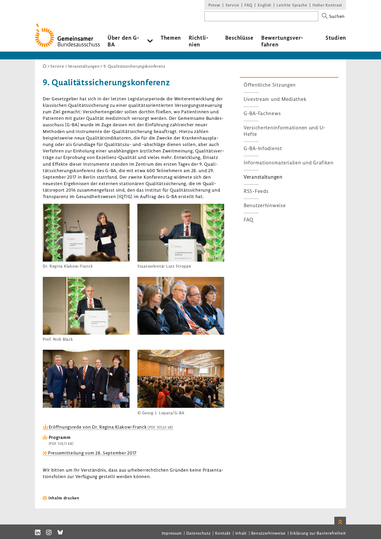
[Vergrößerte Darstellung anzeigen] (86, 260)
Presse (214, 5)
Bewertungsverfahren (282, 41)
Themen (171, 37)
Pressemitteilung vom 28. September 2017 (92, 453)
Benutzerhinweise (265, 205)
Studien (336, 37)
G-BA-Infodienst (263, 148)
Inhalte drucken (63, 497)
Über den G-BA (123, 41)
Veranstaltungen (263, 177)
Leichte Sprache (292, 5)
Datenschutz (198, 533)
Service (232, 5)
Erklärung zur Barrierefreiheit (318, 533)
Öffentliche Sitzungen (270, 85)
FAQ (248, 5)
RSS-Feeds (256, 191)
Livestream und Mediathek (275, 99)
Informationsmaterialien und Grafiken (289, 162)
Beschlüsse (239, 37)
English (264, 5)
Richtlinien (198, 41)
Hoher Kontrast (327, 5)
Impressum (172, 533)
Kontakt (223, 533)
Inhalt (241, 533)
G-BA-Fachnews (262, 113)
